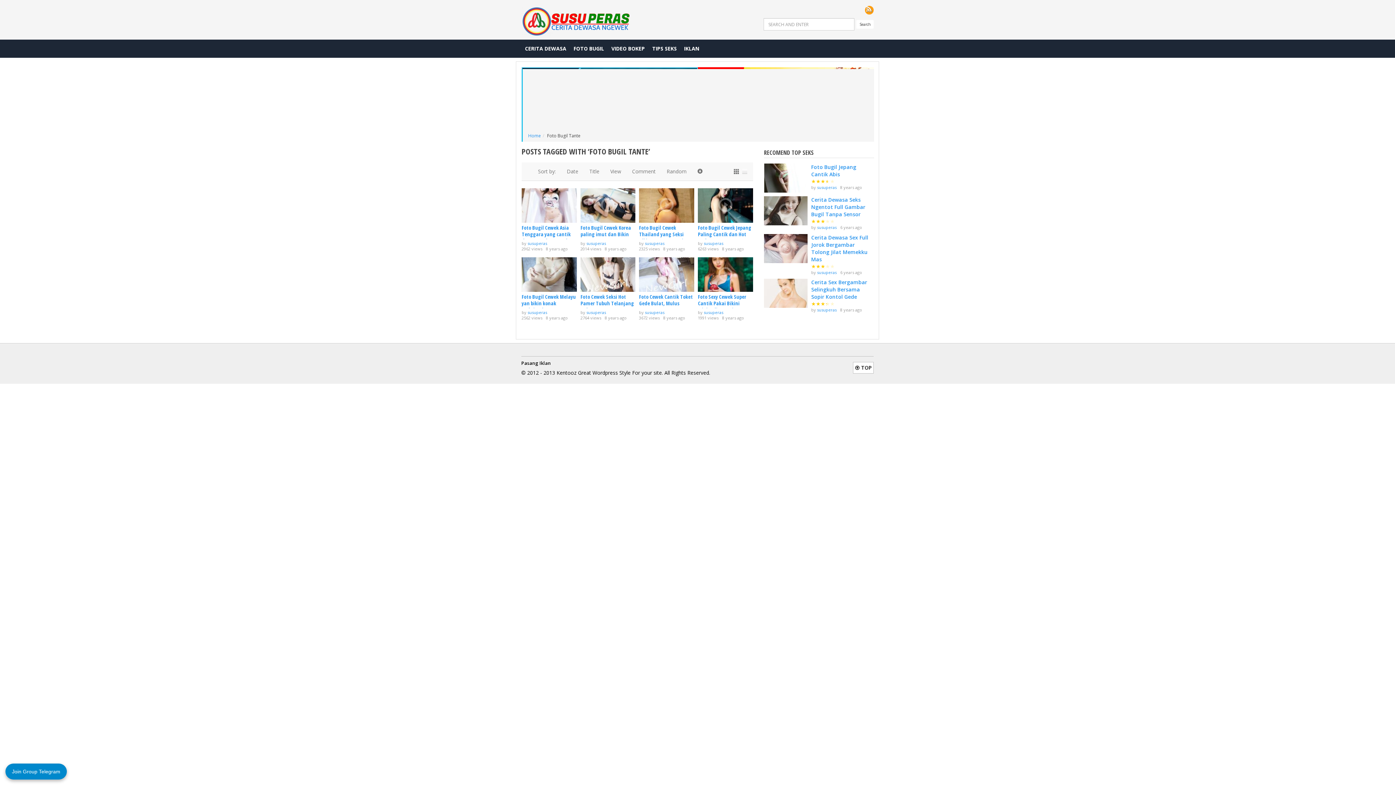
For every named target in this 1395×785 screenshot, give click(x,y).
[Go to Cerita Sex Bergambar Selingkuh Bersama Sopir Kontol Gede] (786, 293)
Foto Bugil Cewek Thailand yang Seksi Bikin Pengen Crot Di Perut (661, 237)
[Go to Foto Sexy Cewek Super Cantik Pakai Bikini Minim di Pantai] (725, 274)
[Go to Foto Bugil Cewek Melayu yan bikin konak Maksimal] (549, 274)
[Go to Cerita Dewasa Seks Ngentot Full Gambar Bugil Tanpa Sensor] (786, 210)
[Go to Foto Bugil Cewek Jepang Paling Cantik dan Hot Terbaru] (725, 205)
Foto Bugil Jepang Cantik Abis (833, 171)
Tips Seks (664, 48)
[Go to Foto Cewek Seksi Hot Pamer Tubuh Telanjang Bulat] (608, 274)
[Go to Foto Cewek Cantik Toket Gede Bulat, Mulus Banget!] (666, 274)
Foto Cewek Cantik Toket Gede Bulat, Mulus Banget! (666, 303)
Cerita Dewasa (545, 48)
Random (677, 171)
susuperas (537, 243)
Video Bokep (628, 48)
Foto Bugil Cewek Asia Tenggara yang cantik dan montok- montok (546, 234)
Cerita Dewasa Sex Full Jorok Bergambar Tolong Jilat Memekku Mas (839, 248)
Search (865, 24)
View (615, 171)
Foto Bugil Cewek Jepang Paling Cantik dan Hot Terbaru (724, 234)
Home (534, 136)
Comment (644, 171)
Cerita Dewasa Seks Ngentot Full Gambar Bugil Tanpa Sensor (838, 207)
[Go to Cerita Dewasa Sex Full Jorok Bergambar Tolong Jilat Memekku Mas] (786, 248)
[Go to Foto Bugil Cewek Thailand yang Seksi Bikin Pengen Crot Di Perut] (666, 205)
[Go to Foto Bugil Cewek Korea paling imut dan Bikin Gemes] (608, 205)
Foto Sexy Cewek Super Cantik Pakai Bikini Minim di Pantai (722, 303)
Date (572, 171)
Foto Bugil (589, 48)
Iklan (691, 48)
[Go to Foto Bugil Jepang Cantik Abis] (786, 178)
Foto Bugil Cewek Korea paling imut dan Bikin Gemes (606, 234)
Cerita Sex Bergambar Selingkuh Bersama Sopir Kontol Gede (839, 289)
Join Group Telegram (36, 771)
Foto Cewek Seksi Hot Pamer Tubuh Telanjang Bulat (607, 303)
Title (594, 171)
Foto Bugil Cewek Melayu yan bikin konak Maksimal (549, 303)
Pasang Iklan (536, 363)
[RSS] (869, 10)
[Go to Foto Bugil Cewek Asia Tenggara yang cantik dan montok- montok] (549, 205)
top (866, 367)
